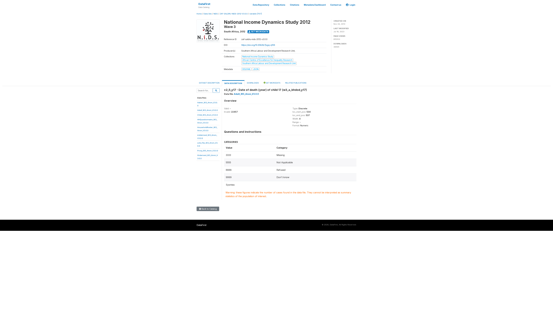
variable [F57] (255, 14)
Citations (294, 5)
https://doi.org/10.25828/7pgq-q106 (258, 45)
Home (199, 14)
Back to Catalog (209, 209)
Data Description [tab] (233, 83)
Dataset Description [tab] (209, 83)
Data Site (208, 14)
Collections (279, 5)
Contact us (335, 5)
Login (352, 5)
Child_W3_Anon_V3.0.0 (207, 115)
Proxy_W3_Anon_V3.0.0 (207, 150)
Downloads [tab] (253, 83)
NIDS (216, 14)
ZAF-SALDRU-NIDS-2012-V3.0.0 (234, 14)
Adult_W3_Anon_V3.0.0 (207, 110)
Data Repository (261, 5)
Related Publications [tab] (295, 83)
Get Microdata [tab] (272, 83)
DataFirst (204, 3)
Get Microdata (259, 31)
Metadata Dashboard (315, 5)
